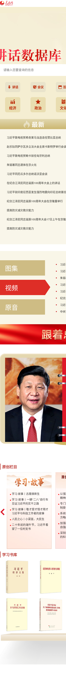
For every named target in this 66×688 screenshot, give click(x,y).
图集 (11, 268)
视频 (11, 287)
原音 (11, 307)
